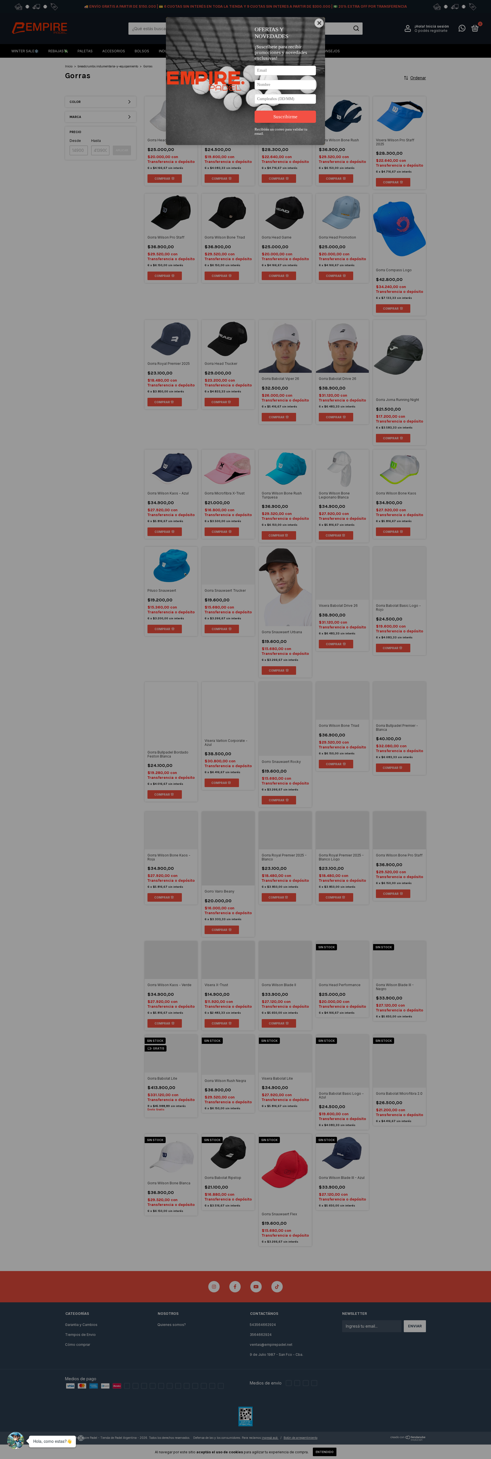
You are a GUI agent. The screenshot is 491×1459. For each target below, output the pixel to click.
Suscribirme (285, 116)
